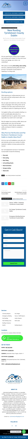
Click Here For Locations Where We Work (11, 333)
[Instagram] (16, 425)
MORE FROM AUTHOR (18, 198)
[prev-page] (2, 223)
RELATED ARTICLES (6, 198)
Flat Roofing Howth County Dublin (6, 193)
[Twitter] (6, 183)
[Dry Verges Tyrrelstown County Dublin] (5, 211)
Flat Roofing (5, 318)
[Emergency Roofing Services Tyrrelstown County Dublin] (5, 217)
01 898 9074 (11, 350)
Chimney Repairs (6, 313)
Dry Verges (17, 313)
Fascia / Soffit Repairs (20, 316)
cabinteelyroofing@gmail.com (12, 364)
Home (2, 25)
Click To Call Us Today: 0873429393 (15, 437)
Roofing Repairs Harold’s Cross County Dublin (21, 193)
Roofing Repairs (18, 325)
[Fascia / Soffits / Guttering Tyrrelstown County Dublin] (5, 204)
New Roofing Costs (6, 320)
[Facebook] (2, 183)
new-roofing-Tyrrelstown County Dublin (13, 175)
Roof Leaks (17, 320)
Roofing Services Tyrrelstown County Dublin (14, 25)
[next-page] (5, 223)
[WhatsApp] (12, 183)
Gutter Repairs (18, 318)
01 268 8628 (10, 356)
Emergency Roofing (7, 316)
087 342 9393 (9, 347)
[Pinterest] (9, 183)
